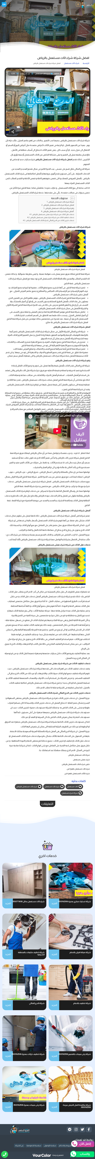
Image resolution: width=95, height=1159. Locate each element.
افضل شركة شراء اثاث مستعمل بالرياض (58, 205)
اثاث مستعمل (72, 787)
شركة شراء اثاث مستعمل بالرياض (61, 202)
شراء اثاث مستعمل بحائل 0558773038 (28, 901)
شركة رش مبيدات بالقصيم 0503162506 (74, 1054)
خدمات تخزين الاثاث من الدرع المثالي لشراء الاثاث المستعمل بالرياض (50, 220)
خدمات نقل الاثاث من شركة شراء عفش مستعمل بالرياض (53, 214)
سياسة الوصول (50, 1146)
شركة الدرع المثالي (82, 169)
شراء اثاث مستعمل (42, 74)
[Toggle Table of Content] (71, 198)
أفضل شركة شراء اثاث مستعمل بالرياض (58, 211)
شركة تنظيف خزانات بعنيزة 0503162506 (28, 1054)
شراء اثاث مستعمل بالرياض (27, 787)
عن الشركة (19, 1146)
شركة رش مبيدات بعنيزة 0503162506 (29, 1105)
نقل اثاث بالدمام (20, 496)
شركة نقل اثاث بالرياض (25, 370)
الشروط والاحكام (65, 1146)
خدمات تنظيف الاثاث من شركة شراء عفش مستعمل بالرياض (52, 217)
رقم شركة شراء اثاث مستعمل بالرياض (59, 208)
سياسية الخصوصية (34, 1146)
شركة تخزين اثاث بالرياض (68, 458)
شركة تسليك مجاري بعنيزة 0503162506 (74, 901)
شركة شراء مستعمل (70, 793)
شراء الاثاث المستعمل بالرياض (20, 384)
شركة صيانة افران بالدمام (80, 952)
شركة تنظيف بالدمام (82, 1003)
